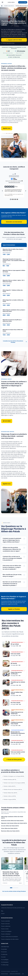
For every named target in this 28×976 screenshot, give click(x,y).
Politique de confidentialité (15, 973)
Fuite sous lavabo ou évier (18, 752)
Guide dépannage (5, 946)
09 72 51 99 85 (6, 421)
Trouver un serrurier (5, 923)
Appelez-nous (7, 484)
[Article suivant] (25, 871)
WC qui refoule (15, 644)
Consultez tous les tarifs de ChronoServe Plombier (13, 341)
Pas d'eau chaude (15, 702)
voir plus (19, 191)
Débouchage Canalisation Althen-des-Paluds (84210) (12, 817)
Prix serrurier (4, 951)
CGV (23, 973)
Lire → (20, 883)
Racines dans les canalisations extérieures (18, 732)
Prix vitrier (3, 957)
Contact (3, 913)
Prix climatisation (4, 962)
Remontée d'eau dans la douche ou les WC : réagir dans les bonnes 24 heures (11, 873)
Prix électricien (4, 954)
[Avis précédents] (2, 191)
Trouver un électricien (5, 926)
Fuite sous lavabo (15, 653)
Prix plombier (4, 949)
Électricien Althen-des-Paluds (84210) (10, 831)
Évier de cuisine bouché (17, 742)
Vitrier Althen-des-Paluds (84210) (9, 828)
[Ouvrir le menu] (2, 2)
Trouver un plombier (5, 921)
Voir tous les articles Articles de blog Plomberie (14, 891)
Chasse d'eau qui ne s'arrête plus (16, 673)
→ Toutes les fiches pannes (14, 759)
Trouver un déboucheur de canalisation (9, 936)
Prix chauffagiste (4, 959)
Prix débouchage (4, 964)
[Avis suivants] (26, 191)
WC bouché (14, 663)
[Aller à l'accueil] (11, 2)
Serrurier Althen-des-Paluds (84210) (10, 825)
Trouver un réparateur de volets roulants (10, 939)
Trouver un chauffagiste (6, 931)
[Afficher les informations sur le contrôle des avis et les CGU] (22, 180)
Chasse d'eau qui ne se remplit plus (17, 712)
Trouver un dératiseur (5, 934)
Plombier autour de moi (9, 5)
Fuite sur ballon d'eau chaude (17, 693)
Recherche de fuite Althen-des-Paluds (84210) (12, 820)
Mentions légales (4, 973)
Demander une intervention (14, 222)
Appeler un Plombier (14, 609)
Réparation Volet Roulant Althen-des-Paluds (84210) (14, 823)
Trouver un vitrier (5, 928)
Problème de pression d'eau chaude (17, 723)
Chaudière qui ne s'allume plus (18, 682)
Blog (2, 911)
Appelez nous (6, 128)
